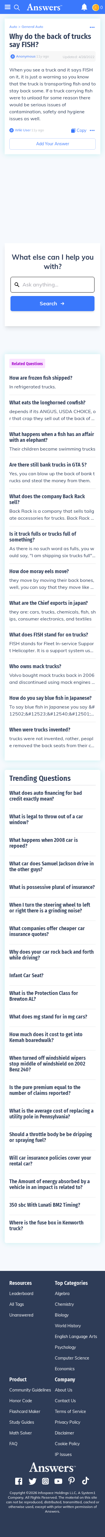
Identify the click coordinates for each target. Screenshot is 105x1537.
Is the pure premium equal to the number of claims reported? (44, 1090)
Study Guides (21, 1422)
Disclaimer (64, 1433)
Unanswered (21, 1315)
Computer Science (72, 1358)
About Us (63, 1390)
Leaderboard (21, 1293)
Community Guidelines (30, 1390)
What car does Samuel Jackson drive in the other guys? (51, 866)
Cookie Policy (67, 1443)
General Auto (32, 26)
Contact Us (65, 1400)
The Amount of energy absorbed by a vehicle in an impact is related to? (49, 1184)
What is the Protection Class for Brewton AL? (43, 996)
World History (68, 1325)
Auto (13, 26)
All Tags (16, 1304)
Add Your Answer (52, 143)
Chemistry (64, 1304)
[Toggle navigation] (7, 7)
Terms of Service (70, 1411)
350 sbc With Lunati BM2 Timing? (44, 1205)
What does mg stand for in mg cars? (48, 1017)
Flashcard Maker (24, 1411)
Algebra (62, 1293)
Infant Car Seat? (26, 975)
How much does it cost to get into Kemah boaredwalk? (46, 1037)
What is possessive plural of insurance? (52, 887)
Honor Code (20, 1400)
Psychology (65, 1347)
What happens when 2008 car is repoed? (43, 843)
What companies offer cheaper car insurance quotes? (47, 931)
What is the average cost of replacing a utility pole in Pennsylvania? (51, 1114)
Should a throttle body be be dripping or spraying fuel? (50, 1137)
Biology (62, 1315)
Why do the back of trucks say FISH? (50, 40)
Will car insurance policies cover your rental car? (50, 1161)
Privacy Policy (67, 1422)
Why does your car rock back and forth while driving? (51, 955)
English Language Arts (76, 1336)
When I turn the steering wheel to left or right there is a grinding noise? (49, 908)
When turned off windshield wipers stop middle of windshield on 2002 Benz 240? (47, 1064)
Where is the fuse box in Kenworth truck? (46, 1225)
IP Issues (63, 1454)
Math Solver (20, 1433)
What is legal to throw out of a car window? (46, 819)
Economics (65, 1368)
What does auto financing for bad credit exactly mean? (45, 796)
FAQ (13, 1443)
